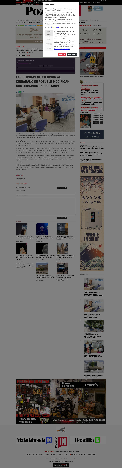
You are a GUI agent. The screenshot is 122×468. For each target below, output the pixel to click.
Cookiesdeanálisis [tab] (48, 38)
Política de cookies (55, 27)
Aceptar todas (62, 54)
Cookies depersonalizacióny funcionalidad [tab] (49, 43)
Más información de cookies (62, 49)
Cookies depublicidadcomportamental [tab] (49, 48)
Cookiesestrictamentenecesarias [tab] (49, 33)
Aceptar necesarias (72, 54)
